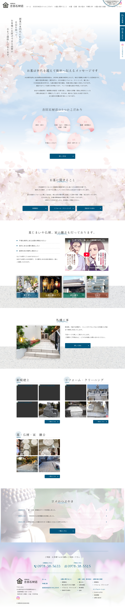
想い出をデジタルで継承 (68, 585)
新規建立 (35, 208)
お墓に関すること (60, 6)
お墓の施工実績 (100, 6)
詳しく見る (62, 156)
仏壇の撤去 (82, 585)
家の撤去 (81, 587)
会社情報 (96, 595)
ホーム (28, 6)
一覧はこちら (52, 421)
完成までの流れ (90, 208)
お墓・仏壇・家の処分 (77, 6)
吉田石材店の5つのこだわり (43, 6)
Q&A (80, 590)
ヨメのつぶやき (98, 592)
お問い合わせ (97, 598)
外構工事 (89, 6)
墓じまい (81, 582)
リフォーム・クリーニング (62, 208)
